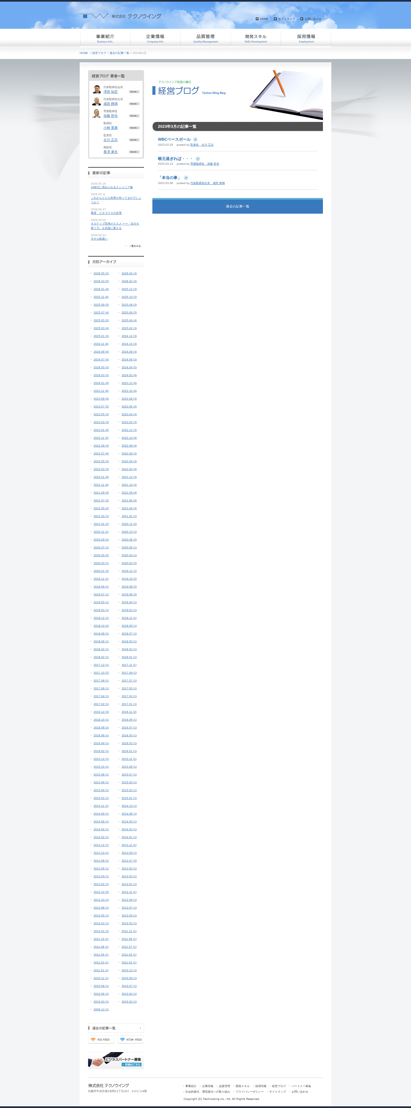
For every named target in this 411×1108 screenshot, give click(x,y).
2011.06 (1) (101, 954)
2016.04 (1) (101, 743)
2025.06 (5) (129, 312)
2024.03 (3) (101, 375)
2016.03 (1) (129, 743)
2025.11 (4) (101, 296)
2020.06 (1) (129, 547)
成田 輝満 (110, 104)
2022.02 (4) (129, 469)
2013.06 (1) (101, 868)
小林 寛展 (110, 128)
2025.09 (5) (101, 304)
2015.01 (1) (129, 798)
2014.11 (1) (101, 805)
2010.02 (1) (129, 1001)
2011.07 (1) (129, 946)
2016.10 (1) (101, 719)
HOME (264, 18)
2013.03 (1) (129, 876)
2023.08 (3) (129, 398)
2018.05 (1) (129, 641)
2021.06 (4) (129, 500)
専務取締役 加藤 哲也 (204, 163)
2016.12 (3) (101, 711)
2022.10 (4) (129, 437)
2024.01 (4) (101, 383)
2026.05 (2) (101, 273)
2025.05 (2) (101, 320)
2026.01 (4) (101, 289)
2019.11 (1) (101, 578)
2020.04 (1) (129, 555)
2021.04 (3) (129, 508)
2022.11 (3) (101, 437)
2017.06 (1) (101, 688)
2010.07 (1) (129, 985)
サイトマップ (286, 18)
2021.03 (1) (101, 516)
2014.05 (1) (129, 821)
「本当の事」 (169, 177)
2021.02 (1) (129, 516)
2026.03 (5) (101, 281)
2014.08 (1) (129, 813)
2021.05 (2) (101, 508)
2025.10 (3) (129, 296)
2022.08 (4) (129, 445)
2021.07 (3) (101, 500)
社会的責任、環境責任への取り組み (207, 1091)
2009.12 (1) (101, 1009)
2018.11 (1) (129, 617)
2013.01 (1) (129, 884)
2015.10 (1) (101, 766)
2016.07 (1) (129, 727)
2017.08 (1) (101, 680)
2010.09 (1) (129, 978)
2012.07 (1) (129, 907)
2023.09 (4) (101, 398)
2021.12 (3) (129, 476)
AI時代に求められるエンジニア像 (112, 187)
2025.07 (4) (101, 312)
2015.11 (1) (129, 758)
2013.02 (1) (101, 884)
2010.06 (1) (101, 993)
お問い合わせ (313, 18)
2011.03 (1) (101, 962)
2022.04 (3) (129, 461)
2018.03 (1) (129, 649)
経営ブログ (99, 53)
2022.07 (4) (101, 453)
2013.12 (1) (101, 845)
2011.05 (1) (129, 954)
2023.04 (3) (129, 414)
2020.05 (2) (101, 555)
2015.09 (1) (129, 766)
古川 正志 (110, 140)
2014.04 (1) (101, 829)
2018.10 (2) (101, 625)
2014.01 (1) (129, 837)
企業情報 (155, 38)
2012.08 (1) (101, 907)
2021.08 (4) (129, 492)
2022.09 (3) (101, 445)
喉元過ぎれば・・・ (175, 158)
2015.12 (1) (101, 758)
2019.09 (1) (101, 586)
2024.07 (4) (101, 359)
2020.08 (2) (129, 539)
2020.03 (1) (101, 563)
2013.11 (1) (129, 845)
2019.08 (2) (129, 586)
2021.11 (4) (101, 484)
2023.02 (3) (129, 422)
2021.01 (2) (101, 523)
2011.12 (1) (129, 931)
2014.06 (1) (101, 821)
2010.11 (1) (101, 978)
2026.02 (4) (129, 281)
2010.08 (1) (101, 985)
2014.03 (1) (129, 829)
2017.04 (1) (101, 696)
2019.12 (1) (129, 570)
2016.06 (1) (101, 735)
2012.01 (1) (101, 931)
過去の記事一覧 (119, 53)
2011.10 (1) (101, 938)
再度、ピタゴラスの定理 (106, 212)
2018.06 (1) (101, 641)
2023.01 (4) (101, 430)
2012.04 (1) (129, 915)
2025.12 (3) (129, 289)
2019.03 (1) (101, 610)
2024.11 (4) (101, 343)
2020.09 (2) (101, 539)
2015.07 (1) (129, 774)
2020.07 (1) (101, 547)
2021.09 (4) (101, 492)
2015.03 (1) (129, 790)
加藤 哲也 (110, 116)
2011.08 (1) (101, 946)
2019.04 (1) (129, 602)
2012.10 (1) (101, 899)
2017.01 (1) (129, 704)
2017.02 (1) (101, 704)
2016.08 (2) (101, 727)
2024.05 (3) (101, 367)
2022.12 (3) (129, 430)
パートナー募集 (301, 1086)
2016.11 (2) (129, 711)
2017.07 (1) (129, 680)
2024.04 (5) (129, 367)
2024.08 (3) (129, 351)
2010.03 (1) (101, 1001)
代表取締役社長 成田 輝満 (207, 183)
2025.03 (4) (101, 328)
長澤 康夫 (110, 152)
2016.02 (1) (101, 751)
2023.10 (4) (129, 390)
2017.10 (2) (101, 672)
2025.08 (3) (129, 304)
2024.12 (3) (129, 336)
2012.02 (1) (129, 923)
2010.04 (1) (129, 993)
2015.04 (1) (101, 790)
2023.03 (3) (101, 422)
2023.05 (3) (101, 414)
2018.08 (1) (101, 633)
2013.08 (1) (101, 860)
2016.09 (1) (129, 719)
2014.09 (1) (101, 813)
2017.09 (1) (129, 672)
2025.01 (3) (101, 336)
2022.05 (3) (101, 461)
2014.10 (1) (129, 805)
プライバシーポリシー (250, 1091)
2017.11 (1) (129, 664)
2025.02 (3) (129, 328)
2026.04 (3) (129, 273)
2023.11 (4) (101, 390)
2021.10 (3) (129, 484)
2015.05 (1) (129, 782)
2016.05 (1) (129, 735)
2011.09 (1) (129, 938)
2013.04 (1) (101, 876)
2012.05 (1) (101, 915)
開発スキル (256, 38)
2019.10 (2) (129, 578)
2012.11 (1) (129, 892)
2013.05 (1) (129, 868)
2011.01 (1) (101, 970)
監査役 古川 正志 (202, 144)
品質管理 (205, 38)
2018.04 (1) (101, 649)
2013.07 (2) (129, 860)
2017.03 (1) (129, 696)
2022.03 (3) (101, 469)
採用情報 (306, 38)
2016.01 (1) (129, 751)
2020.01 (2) (101, 570)
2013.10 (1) (101, 852)
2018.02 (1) (101, 657)
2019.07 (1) (101, 594)
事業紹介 (105, 38)
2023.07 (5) (101, 406)
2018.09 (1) (129, 625)
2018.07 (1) (129, 633)
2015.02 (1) (101, 798)
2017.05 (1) (129, 688)
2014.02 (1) (101, 837)
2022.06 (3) (129, 453)
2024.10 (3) (129, 343)
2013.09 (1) (129, 852)
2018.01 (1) (129, 657)
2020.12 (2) (129, 523)
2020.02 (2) (129, 563)
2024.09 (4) (101, 351)
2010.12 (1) (129, 970)
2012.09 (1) (129, 899)
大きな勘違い (99, 238)
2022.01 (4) (101, 476)
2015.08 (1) (101, 774)
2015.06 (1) (101, 782)
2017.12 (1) (101, 664)
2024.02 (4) (129, 375)
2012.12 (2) (101, 892)
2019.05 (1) (101, 602)
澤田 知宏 (110, 92)
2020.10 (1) (129, 531)
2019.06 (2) (129, 594)
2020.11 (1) (101, 531)
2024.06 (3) (129, 359)
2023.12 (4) (129, 383)
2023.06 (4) (129, 406)
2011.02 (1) (129, 962)
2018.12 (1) (101, 617)
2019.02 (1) (129, 610)
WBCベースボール (174, 139)
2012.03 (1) (101, 923)
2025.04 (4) (129, 320)
